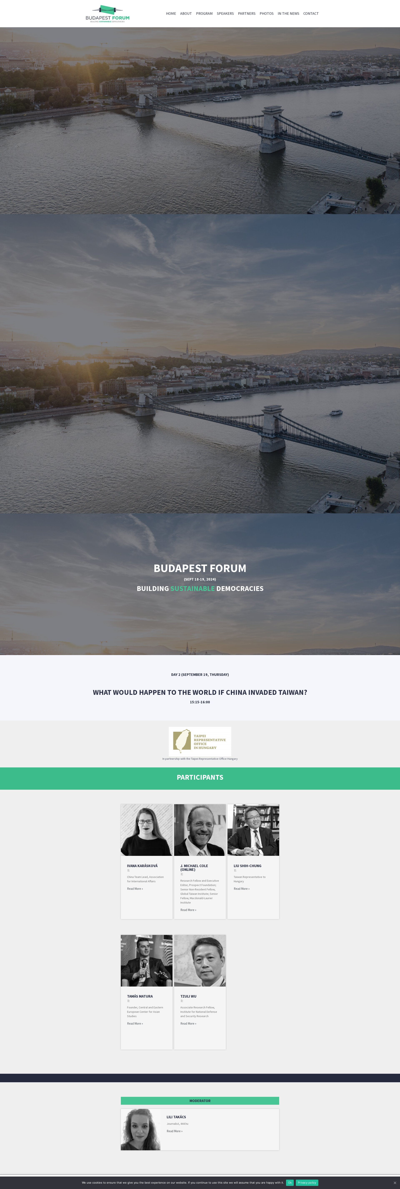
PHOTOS (267, 13)
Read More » (135, 888)
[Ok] (395, 1183)
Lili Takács (176, 1117)
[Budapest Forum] (107, 14)
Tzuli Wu (188, 996)
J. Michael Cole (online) (194, 867)
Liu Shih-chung (247, 865)
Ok (290, 1182)
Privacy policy (307, 1182)
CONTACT (311, 13)
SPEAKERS (225, 13)
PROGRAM (204, 13)
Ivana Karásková (142, 865)
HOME (171, 13)
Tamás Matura (140, 996)
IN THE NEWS (288, 13)
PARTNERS (246, 13)
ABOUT (186, 13)
